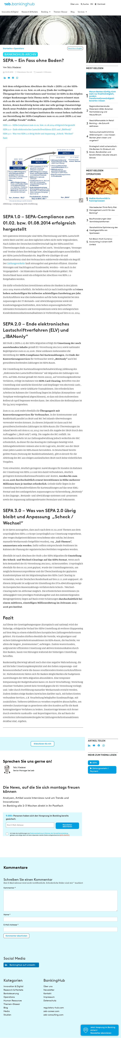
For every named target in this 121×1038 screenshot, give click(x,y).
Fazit (5, 138)
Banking (44, 12)
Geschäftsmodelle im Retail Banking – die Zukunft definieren (101, 123)
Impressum (49, 997)
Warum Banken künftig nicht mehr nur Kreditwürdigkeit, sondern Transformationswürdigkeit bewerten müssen (102, 96)
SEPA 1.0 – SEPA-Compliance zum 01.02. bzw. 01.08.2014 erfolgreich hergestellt (39, 125)
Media (7, 1011)
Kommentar (10, 888)
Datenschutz (49, 1000)
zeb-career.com (51, 1011)
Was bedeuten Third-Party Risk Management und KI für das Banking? (103, 210)
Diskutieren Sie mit (42, 744)
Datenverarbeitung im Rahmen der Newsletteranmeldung (49, 833)
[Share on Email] (9, 78)
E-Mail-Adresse (11, 925)
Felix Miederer (14, 67)
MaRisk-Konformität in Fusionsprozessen (99, 199)
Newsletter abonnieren (67, 826)
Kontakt (47, 993)
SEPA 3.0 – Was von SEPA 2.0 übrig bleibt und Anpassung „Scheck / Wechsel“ (38, 133)
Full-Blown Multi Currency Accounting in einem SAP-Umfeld (101, 242)
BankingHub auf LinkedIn (22, 965)
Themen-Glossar (60, 12)
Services (81, 12)
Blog (72, 12)
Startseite (7, 48)
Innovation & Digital (10, 12)
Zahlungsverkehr (16, 263)
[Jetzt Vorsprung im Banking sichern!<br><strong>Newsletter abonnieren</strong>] (85, 1030)
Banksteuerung (11, 993)
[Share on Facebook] (13, 78)
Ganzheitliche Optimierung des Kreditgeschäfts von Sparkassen (103, 230)
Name (7, 914)
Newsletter (48, 990)
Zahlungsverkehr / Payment (99, 769)
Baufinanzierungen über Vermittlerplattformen (100, 220)
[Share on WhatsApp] (17, 78)
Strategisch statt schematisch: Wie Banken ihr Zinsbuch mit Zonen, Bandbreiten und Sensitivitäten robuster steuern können (103, 152)
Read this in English (75, 48)
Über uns (47, 986)
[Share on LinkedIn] (4, 78)
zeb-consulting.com (53, 1014)
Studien (7, 1014)
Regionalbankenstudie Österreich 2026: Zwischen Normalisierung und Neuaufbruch (101, 110)
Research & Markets (30, 12)
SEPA (94, 763)
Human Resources (13, 1000)
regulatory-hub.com (53, 1007)
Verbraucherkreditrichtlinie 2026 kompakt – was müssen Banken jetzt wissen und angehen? (102, 136)
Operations (19, 48)
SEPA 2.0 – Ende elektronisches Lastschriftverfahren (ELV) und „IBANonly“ (37, 129)
